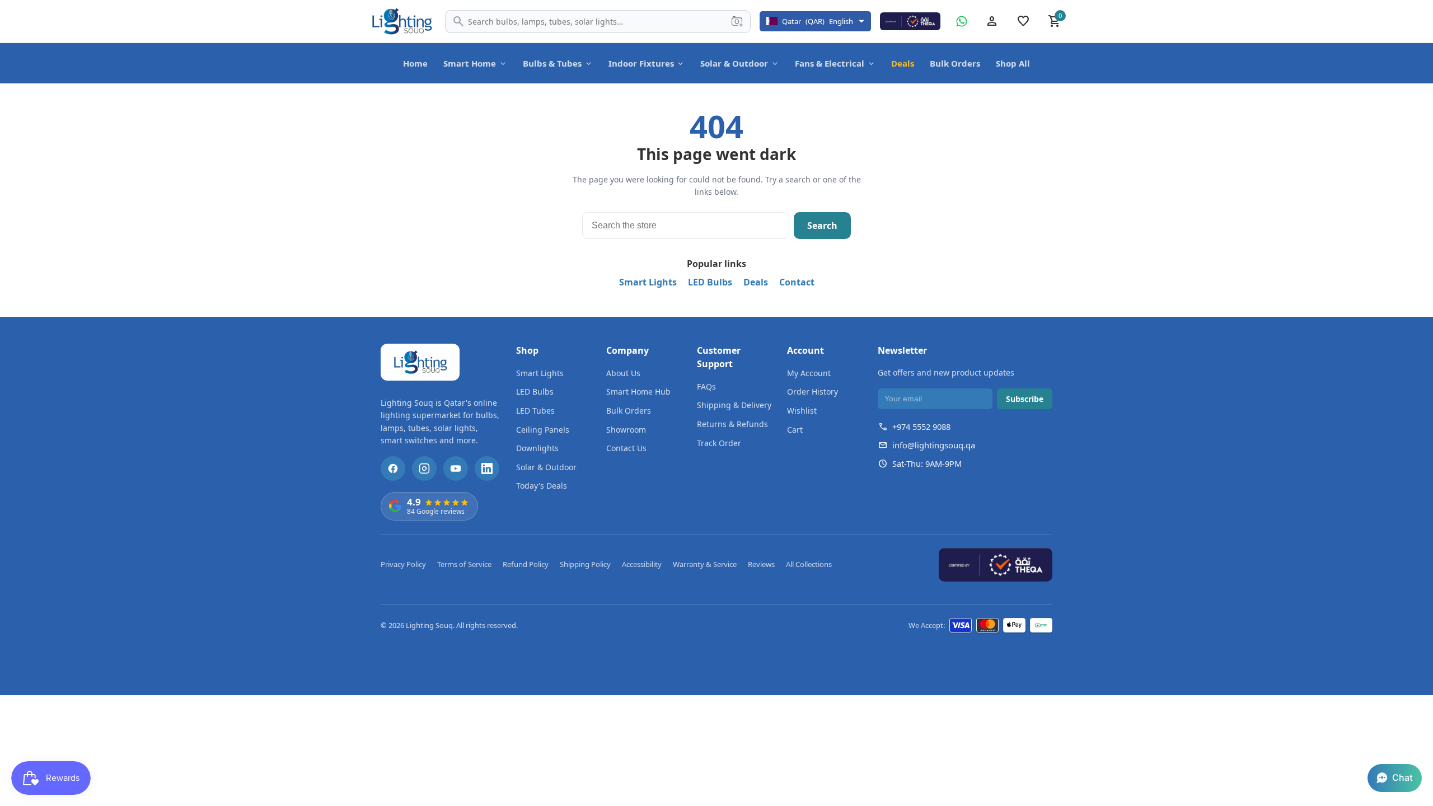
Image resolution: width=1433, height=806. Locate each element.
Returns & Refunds (732, 424)
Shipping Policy (585, 564)
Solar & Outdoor (734, 63)
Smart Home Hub (638, 391)
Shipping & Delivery (734, 405)
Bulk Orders (955, 63)
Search (822, 225)
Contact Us (626, 448)
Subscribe (1024, 398)
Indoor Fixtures (641, 63)
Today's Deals (541, 485)
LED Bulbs (710, 282)
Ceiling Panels (542, 429)
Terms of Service (464, 564)
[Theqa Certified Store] (910, 21)
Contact (796, 282)
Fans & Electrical (829, 63)
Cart (795, 429)
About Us (623, 373)
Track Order (719, 443)
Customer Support (719, 357)
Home (415, 63)
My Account (809, 373)
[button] (1395, 778)
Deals (902, 63)
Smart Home (469, 63)
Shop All (1013, 63)
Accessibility (642, 564)
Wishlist (802, 410)
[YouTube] (455, 468)
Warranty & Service (705, 564)
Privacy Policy (403, 564)
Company (627, 350)
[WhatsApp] (962, 21)
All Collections (809, 564)
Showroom (626, 429)
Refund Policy (526, 564)
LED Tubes (535, 410)
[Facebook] (393, 468)
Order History (812, 391)
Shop (527, 350)
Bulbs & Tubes (552, 63)
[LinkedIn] (487, 468)
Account (805, 350)
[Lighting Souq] (401, 21)
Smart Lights (648, 282)
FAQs (706, 386)
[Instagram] (424, 468)
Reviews (761, 564)
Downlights (537, 448)
